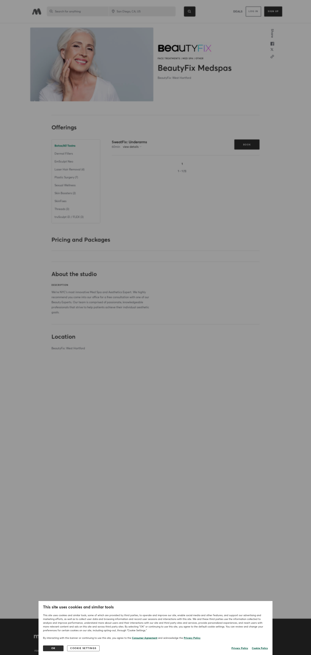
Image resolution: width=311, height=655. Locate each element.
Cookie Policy (260, 648)
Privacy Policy (192, 638)
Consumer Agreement (144, 638)
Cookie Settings (83, 648)
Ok (53, 648)
